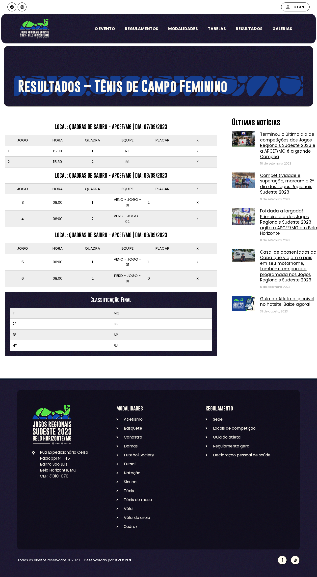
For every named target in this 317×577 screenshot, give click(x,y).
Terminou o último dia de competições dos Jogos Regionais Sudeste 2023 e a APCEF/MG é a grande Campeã (287, 145)
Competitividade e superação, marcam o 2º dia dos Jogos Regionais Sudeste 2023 (287, 183)
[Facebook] (11, 6)
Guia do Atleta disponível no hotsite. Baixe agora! (287, 301)
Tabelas (217, 29)
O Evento (105, 29)
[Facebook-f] (282, 560)
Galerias (282, 29)
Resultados (249, 29)
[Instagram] (22, 6)
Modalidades (183, 29)
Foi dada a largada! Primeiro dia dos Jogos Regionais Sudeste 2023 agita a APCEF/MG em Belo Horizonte (288, 222)
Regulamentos (141, 29)
